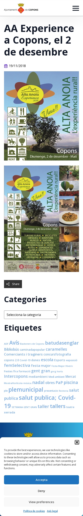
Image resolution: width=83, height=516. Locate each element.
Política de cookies (34, 511)
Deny (41, 491)
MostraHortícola (13, 383)
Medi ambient (57, 377)
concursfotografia (57, 354)
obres (50, 382)
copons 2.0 (11, 360)
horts (60, 371)
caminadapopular (32, 349)
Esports (59, 360)
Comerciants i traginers (23, 354)
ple (6, 390)
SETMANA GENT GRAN (24, 407)
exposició (71, 360)
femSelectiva (17, 365)
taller (43, 406)
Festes (8, 371)
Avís (14, 342)
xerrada (9, 412)
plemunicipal (25, 389)
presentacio (51, 390)
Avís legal (52, 511)
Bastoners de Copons (32, 343)
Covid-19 (25, 360)
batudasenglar (62, 343)
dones (35, 360)
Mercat (70, 376)
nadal (38, 382)
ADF (6, 343)
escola (47, 359)
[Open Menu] (76, 8)
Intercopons (16, 376)
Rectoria (63, 390)
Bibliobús (11, 349)
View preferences (41, 502)
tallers (57, 406)
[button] (77, 442)
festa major (41, 365)
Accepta (42, 480)
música (27, 383)
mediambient (38, 377)
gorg (53, 371)
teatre (70, 407)
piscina (71, 382)
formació (24, 371)
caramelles (56, 349)
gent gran (40, 370)
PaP (59, 382)
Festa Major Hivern (62, 365)
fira (15, 371)
